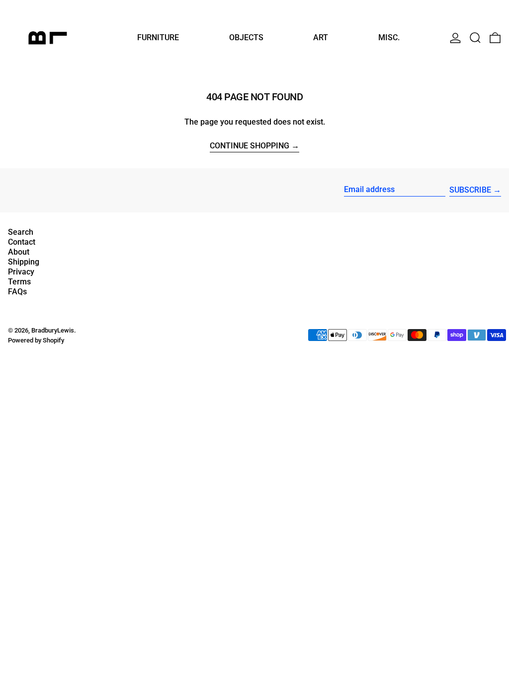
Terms (19, 281)
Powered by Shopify (36, 340)
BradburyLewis (52, 330)
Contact (21, 242)
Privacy (21, 271)
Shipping (23, 262)
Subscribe (470, 190)
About (18, 252)
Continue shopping (249, 146)
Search (20, 232)
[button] (475, 37)
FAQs (17, 291)
